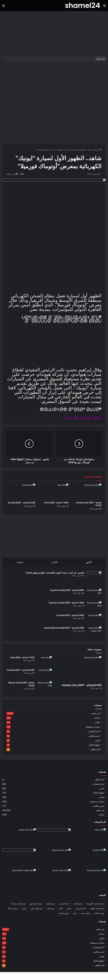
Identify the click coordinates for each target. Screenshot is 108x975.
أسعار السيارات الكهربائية (95, 904)
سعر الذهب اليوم (36, 908)
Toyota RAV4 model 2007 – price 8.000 (64, 627)
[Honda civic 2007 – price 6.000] (87, 492)
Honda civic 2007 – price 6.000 (89, 504)
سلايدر (97, 722)
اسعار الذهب (50, 904)
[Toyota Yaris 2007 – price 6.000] (54, 838)
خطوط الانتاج (94, 745)
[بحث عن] (104, 6)
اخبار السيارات (94, 731)
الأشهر (89, 562)
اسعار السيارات (80, 908)
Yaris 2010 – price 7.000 (56, 502)
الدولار (69, 908)
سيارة (75, 913)
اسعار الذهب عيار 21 (18, 904)
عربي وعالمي (94, 736)
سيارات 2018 (99, 913)
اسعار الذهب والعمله (97, 908)
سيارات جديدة (86, 913)
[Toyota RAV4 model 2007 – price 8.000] (94, 631)
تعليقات (19, 562)
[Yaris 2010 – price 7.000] (54, 492)
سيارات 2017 (12, 908)
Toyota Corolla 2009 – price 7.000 (66, 602)
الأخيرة (54, 562)
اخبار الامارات (77, 904)
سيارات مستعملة (93, 727)
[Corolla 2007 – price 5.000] (20, 492)
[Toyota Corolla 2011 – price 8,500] (94, 594)
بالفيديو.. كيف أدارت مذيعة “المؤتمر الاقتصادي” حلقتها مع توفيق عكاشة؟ (55, 572)
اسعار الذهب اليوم (35, 904)
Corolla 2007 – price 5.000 (21, 502)
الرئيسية (96, 150)
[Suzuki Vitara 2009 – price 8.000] (54, 878)
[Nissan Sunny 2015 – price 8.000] (44, 686)
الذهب (60, 908)
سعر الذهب (50, 908)
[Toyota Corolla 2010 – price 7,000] (19, 858)
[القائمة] (3, 6)
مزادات (97, 718)
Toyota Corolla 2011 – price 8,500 (67, 590)
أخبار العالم (95, 749)
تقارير (97, 740)
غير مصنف (95, 713)
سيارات (24, 908)
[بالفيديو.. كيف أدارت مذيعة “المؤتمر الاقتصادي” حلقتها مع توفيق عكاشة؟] (94, 579)
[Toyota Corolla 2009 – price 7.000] (94, 606)
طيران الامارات (63, 913)
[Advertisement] (54, 33)
